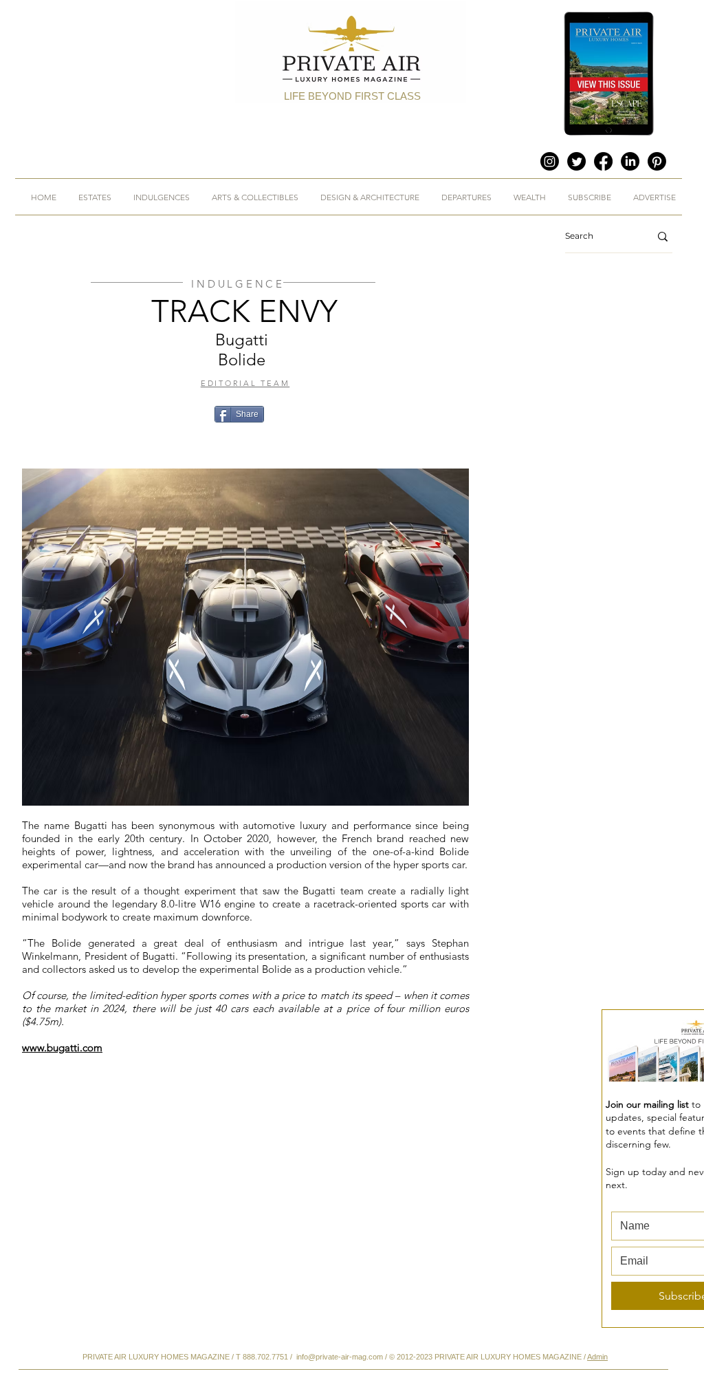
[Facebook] (603, 161)
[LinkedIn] (630, 161)
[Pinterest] (657, 161)
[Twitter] (576, 161)
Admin (597, 1357)
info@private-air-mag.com (339, 1357)
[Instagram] (549, 161)
